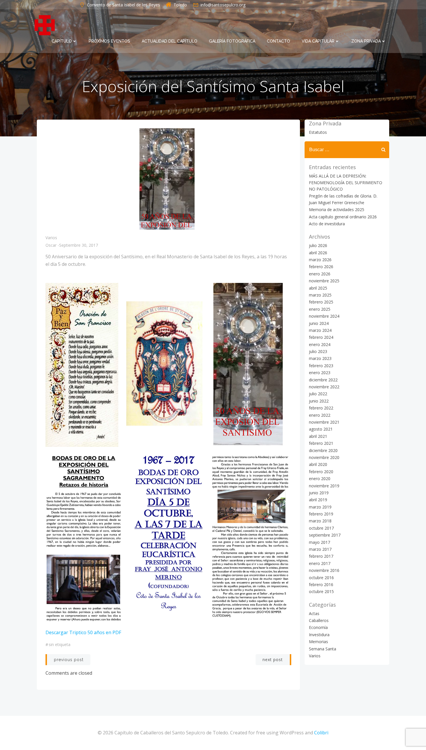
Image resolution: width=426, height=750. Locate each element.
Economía (318, 627)
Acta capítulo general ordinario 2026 (343, 216)
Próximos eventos (109, 41)
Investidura (319, 634)
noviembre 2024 (324, 316)
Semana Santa (322, 649)
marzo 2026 (320, 259)
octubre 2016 (321, 577)
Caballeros (319, 620)
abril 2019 (318, 499)
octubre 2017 (321, 528)
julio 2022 (318, 393)
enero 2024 (319, 344)
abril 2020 (318, 464)
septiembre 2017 (325, 535)
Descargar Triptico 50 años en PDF (83, 632)
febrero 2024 (321, 337)
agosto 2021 (321, 429)
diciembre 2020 (323, 450)
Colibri (321, 732)
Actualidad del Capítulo (169, 41)
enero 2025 (319, 309)
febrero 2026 (321, 266)
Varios (51, 237)
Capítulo (62, 41)
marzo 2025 (320, 295)
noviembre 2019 (324, 486)
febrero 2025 (321, 302)
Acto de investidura (327, 223)
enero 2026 (319, 274)
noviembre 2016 (324, 570)
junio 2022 (319, 401)
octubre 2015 (321, 591)
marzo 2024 (320, 330)
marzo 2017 (320, 549)
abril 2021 (318, 436)
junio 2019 (319, 492)
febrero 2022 (321, 408)
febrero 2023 (321, 365)
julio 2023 (318, 351)
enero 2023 (319, 372)
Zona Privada (366, 41)
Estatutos (318, 132)
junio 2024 (319, 323)
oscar (51, 245)
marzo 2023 (320, 358)
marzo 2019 (320, 507)
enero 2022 (319, 415)
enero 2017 (319, 563)
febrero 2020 (321, 471)
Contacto (278, 41)
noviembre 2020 (324, 457)
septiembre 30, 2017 (78, 245)
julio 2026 (318, 245)
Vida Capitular (318, 41)
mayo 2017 (319, 542)
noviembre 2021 (324, 422)
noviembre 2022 (324, 386)
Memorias (318, 641)
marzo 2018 (320, 521)
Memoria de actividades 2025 (336, 209)
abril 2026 (318, 252)
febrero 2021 (321, 443)
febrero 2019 (321, 514)
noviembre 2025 (324, 280)
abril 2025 (318, 288)
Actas (314, 613)
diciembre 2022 (323, 380)
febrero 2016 (321, 584)
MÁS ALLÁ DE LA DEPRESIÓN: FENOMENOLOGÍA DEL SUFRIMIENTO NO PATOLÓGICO (345, 182)
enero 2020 (319, 478)
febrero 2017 (321, 556)
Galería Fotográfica (232, 41)
